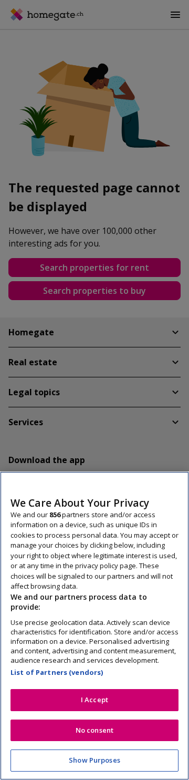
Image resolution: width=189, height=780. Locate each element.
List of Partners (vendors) (56, 672)
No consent (94, 730)
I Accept (94, 699)
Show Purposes (94, 760)
